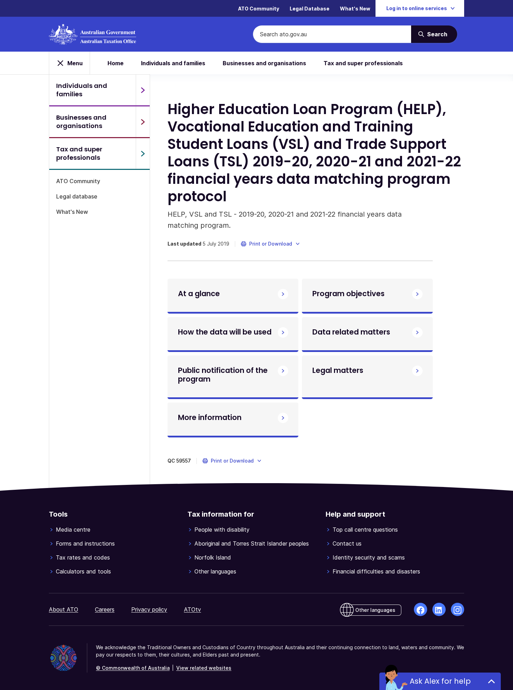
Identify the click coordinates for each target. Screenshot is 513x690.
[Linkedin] (439, 609)
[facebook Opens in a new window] (420, 609)
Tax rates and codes (83, 557)
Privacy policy (149, 609)
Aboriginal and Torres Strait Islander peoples (251, 543)
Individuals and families (173, 63)
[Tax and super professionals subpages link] (143, 153)
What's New (355, 9)
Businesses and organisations (264, 63)
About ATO (63, 609)
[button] (270, 244)
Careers (104, 609)
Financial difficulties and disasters (376, 571)
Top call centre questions (365, 529)
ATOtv (192, 609)
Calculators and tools (83, 571)
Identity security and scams (369, 557)
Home (115, 63)
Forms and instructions (85, 543)
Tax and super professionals (363, 63)
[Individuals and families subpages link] (143, 90)
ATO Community (258, 9)
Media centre (73, 529)
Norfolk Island (212, 557)
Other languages (215, 571)
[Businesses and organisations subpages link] (143, 121)
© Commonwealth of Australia (133, 668)
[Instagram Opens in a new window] (457, 609)
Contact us (347, 543)
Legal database (76, 196)
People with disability (222, 529)
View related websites (203, 668)
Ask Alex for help (440, 681)
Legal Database (309, 9)
